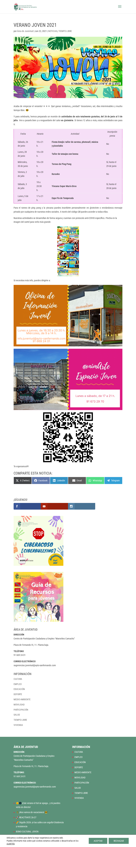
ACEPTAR (98, 841)
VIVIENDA (18, 725)
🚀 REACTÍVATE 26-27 (26, 817)
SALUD (17, 714)
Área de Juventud (25, 31)
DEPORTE (18, 694)
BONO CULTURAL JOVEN (27, 831)
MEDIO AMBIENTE (22, 699)
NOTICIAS (52, 31)
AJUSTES (11, 844)
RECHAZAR (119, 841)
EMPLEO (18, 684)
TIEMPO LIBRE (65, 31)
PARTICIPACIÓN (21, 709)
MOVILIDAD (19, 704)
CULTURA (18, 679)
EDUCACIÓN (19, 689)
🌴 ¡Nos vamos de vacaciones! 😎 (31, 812)
